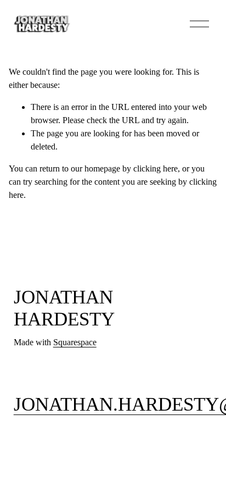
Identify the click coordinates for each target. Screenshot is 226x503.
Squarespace (75, 342)
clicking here (155, 168)
